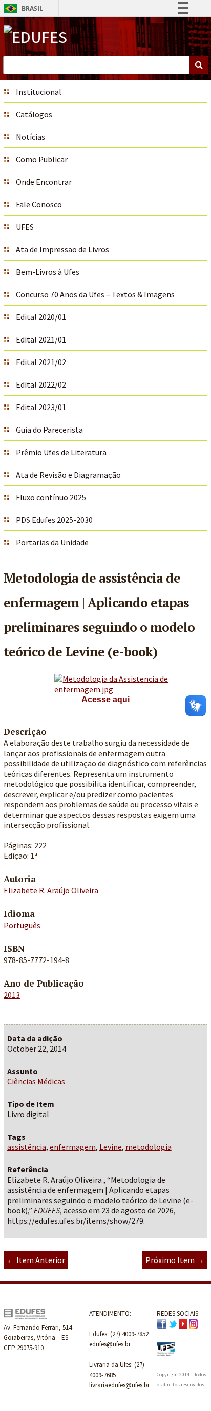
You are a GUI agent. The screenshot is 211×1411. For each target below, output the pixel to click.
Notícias (30, 137)
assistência (26, 1147)
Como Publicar (42, 159)
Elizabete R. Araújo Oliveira (51, 890)
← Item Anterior (36, 1260)
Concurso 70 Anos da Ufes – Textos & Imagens (95, 294)
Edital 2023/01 (41, 407)
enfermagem (73, 1147)
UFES (25, 227)
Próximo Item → (174, 1260)
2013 (12, 995)
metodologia (148, 1147)
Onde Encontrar (44, 182)
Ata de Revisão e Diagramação (68, 474)
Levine (110, 1147)
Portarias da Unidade (52, 542)
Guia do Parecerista (49, 429)
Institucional (38, 92)
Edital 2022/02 (41, 384)
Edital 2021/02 (41, 362)
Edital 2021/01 (41, 339)
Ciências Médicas (36, 1081)
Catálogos (34, 114)
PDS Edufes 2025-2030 (54, 520)
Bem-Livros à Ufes (47, 272)
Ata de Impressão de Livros (62, 249)
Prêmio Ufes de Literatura (61, 452)
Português (22, 925)
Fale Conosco (39, 204)
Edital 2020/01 (41, 317)
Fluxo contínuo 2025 (51, 497)
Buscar (198, 65)
